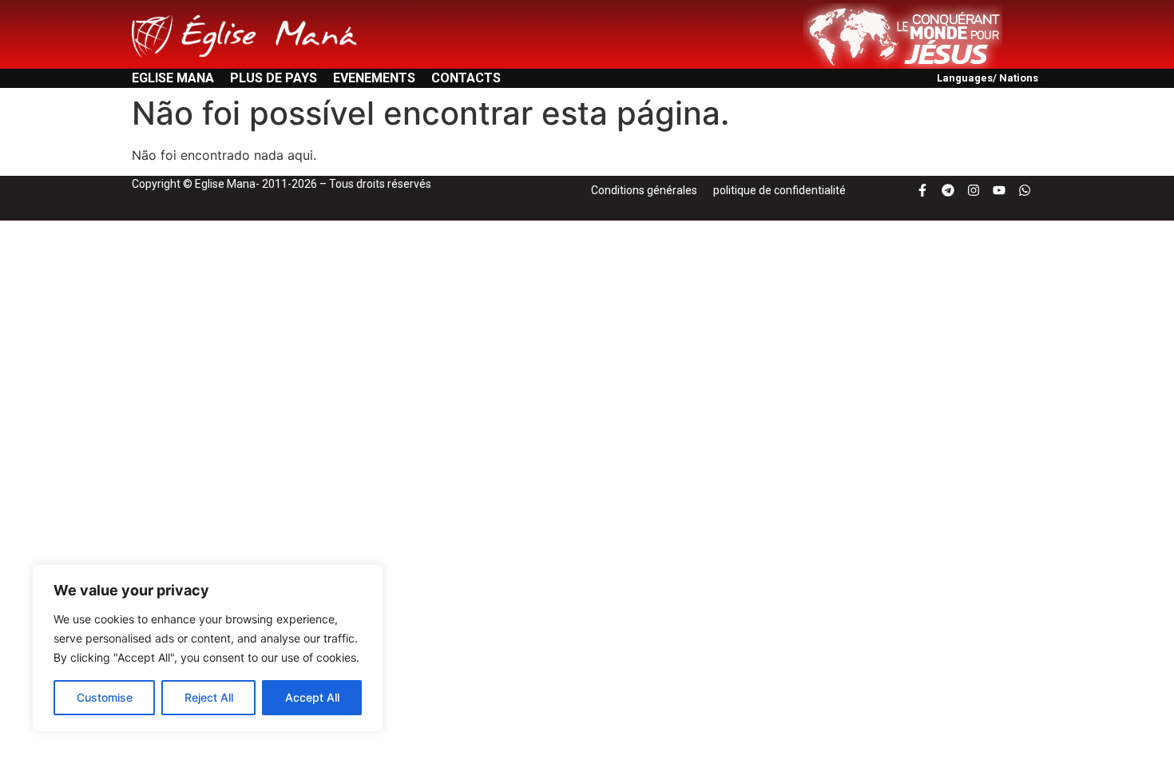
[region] (207, 648)
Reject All (208, 697)
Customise (105, 697)
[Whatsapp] (1024, 190)
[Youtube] (999, 190)
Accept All (312, 697)
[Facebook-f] (922, 190)
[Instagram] (973, 190)
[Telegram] (948, 190)
